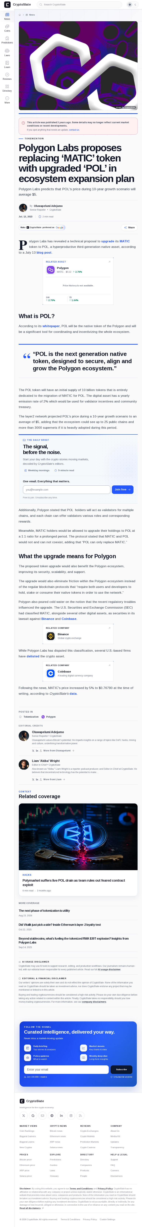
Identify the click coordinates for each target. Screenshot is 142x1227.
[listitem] (28, 717)
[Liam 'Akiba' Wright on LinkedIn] (37, 779)
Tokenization (34, 139)
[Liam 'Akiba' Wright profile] (24, 765)
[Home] (20, 15)
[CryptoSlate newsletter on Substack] (42, 1116)
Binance (47, 619)
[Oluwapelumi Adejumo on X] (33, 751)
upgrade (107, 241)
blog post (44, 252)
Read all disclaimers (30, 1208)
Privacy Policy (105, 1188)
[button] (7, 100)
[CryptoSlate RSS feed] (80, 1116)
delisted (33, 656)
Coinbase (69, 619)
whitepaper (51, 326)
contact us (74, 130)
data (73, 693)
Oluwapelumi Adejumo (48, 206)
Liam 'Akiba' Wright (46, 761)
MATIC (125, 241)
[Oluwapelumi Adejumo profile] (24, 736)
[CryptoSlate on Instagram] (71, 1116)
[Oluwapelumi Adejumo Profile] (23, 207)
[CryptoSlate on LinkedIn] (61, 1116)
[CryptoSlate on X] (24, 1116)
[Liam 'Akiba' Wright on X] (33, 779)
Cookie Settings (107, 1219)
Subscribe (121, 1069)
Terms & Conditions (70, 1219)
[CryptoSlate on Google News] (33, 1116)
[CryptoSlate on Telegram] (52, 1116)
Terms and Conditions (81, 1188)
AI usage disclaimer (109, 969)
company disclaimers (94, 1002)
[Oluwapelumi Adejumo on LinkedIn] (37, 751)
